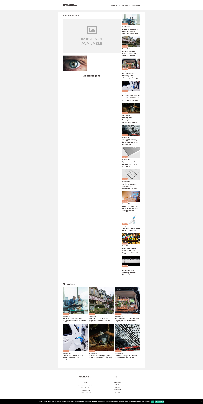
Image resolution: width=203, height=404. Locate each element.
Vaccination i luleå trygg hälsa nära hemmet (131, 229)
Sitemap (117, 392)
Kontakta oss (136, 5)
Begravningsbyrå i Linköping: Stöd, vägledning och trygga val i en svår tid (130, 75)
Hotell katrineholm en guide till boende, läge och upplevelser (130, 208)
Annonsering (113, 5)
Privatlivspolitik (160, 401)
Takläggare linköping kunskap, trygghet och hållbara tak (130, 142)
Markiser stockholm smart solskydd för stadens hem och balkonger (129, 53)
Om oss (121, 5)
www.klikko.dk (87, 393)
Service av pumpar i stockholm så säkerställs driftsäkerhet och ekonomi (131, 186)
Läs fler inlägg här (92, 75)
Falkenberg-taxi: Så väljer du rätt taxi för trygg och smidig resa (130, 250)
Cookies (127, 5)
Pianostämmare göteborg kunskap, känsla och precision (129, 272)
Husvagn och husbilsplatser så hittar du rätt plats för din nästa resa (130, 120)
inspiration (125, 24)
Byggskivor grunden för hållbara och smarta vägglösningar (130, 164)
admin (78, 15)
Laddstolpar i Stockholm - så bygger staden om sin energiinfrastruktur (131, 97)
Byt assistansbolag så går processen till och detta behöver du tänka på (130, 31)
